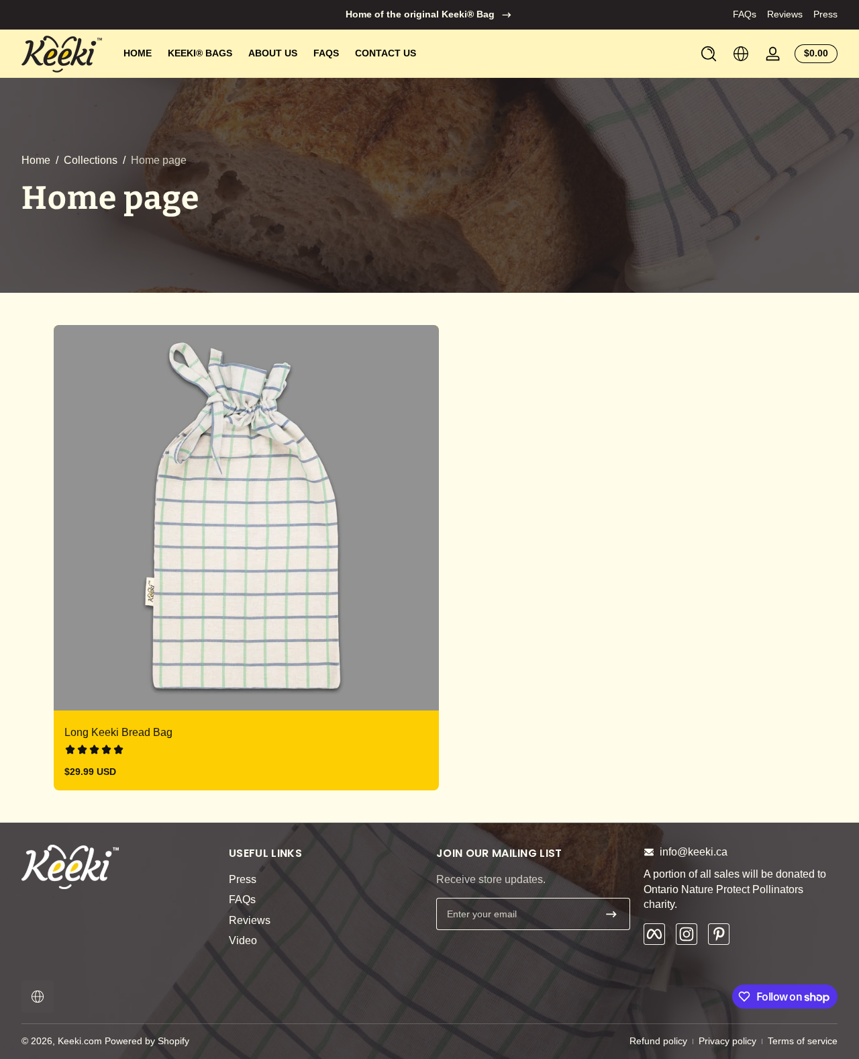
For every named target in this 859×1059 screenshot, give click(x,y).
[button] (709, 53)
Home (35, 160)
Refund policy (658, 1040)
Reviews (785, 14)
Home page (159, 160)
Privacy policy (727, 1040)
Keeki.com (80, 1040)
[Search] (709, 54)
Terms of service (803, 1040)
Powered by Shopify (147, 1040)
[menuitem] (326, 879)
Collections (90, 160)
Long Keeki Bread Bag (118, 732)
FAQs (744, 14)
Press (825, 14)
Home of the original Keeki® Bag (420, 14)
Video (243, 940)
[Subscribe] (611, 914)
